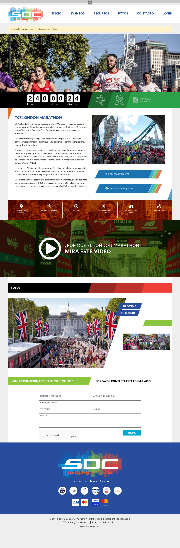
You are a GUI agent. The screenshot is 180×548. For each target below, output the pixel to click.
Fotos (123, 13)
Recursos (101, 13)
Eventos (77, 13)
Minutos (72, 104)
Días (30, 104)
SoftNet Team (94, 526)
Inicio (57, 13)
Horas (54, 104)
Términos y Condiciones (76, 522)
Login (167, 13)
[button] (13, 63)
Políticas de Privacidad (104, 522)
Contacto (145, 13)
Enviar (132, 433)
